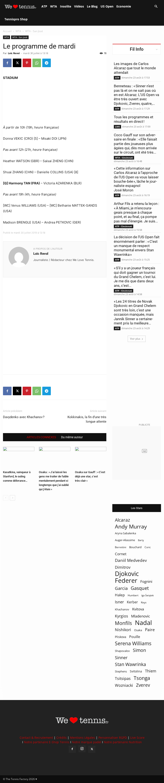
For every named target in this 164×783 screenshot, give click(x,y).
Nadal (143, 622)
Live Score (137, 738)
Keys (143, 602)
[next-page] (12, 497)
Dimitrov (122, 567)
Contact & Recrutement (36, 738)
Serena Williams (133, 643)
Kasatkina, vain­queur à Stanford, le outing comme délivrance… (17, 476)
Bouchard (135, 547)
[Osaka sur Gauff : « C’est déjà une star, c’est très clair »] (90, 457)
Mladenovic (140, 616)
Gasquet (140, 588)
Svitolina (136, 671)
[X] (17, 63)
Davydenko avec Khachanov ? (23, 417)
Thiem (150, 671)
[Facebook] (7, 63)
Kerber (132, 602)
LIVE (117, 126)
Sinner (121, 657)
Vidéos (79, 6)
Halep (120, 595)
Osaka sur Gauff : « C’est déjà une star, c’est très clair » (90, 476)
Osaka (138, 630)
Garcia (121, 588)
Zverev (143, 685)
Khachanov (122, 609)
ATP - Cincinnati (123, 226)
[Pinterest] (27, 63)
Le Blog (92, 6)
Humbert (133, 595)
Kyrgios (121, 616)
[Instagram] (82, 748)
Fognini (146, 581)
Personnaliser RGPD (112, 738)
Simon (139, 650)
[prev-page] (5, 497)
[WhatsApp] (36, 63)
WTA (53, 6)
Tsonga (142, 678)
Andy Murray (131, 526)
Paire (150, 630)
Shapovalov (122, 651)
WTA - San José (19, 37)
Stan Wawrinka (130, 664)
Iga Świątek (147, 595)
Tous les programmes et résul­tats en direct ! (133, 119)
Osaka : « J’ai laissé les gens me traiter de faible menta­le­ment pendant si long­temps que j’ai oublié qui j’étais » (54, 481)
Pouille (134, 637)
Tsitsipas (123, 678)
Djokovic (127, 573)
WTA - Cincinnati (124, 157)
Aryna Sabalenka (125, 533)
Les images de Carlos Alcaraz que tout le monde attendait (135, 68)
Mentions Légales (82, 738)
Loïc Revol (14, 53)
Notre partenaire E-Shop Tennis (46, 742)
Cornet (120, 554)
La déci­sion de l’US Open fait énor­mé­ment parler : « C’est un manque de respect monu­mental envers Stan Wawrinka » (137, 246)
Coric (148, 547)
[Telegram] (46, 63)
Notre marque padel (86, 742)
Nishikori (123, 630)
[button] (156, 6)
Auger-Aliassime (125, 540)
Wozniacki (124, 685)
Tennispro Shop (16, 19)
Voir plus (135, 338)
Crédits (61, 738)
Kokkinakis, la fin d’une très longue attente (86, 419)
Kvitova (138, 609)
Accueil (7, 31)
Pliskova (120, 637)
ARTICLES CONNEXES (41, 437)
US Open (107, 6)
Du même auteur (72, 437)
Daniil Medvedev (131, 560)
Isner (119, 602)
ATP (44, 6)
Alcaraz (122, 520)
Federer (126, 580)
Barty (141, 540)
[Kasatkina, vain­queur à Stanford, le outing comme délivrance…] (18, 457)
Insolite (65, 6)
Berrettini (120, 547)
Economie (123, 6)
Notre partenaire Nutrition (123, 742)
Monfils (123, 623)
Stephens (121, 671)
